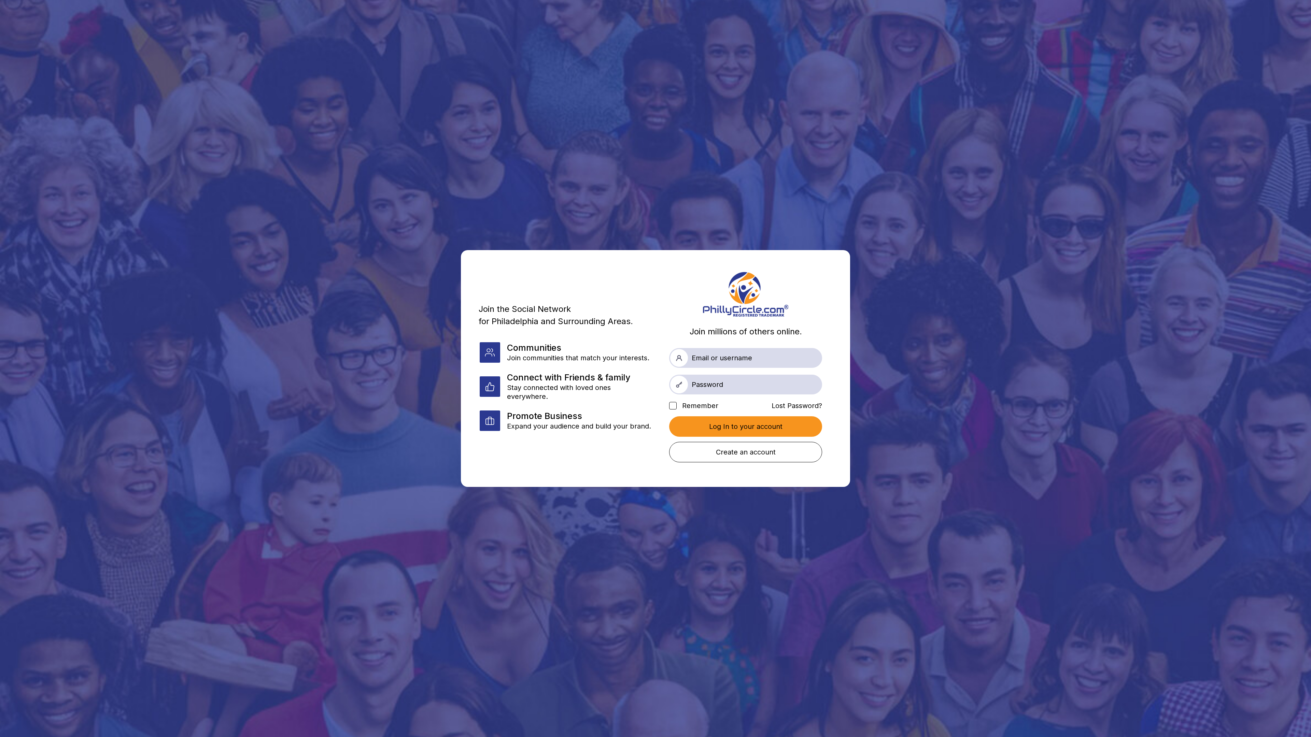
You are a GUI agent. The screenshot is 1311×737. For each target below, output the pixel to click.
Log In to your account (746, 426)
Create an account (746, 452)
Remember (699, 406)
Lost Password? (797, 406)
